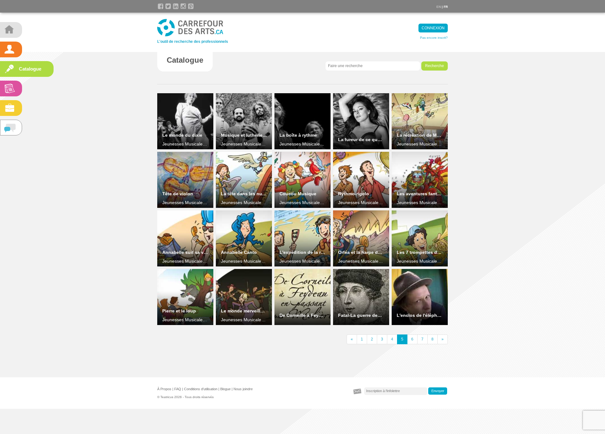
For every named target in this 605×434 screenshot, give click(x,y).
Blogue (225, 389)
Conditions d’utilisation (200, 389)
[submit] (437, 391)
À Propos (164, 389)
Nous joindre (243, 389)
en (438, 7)
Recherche (434, 66)
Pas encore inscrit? (434, 37)
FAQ (177, 389)
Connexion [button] (433, 28)
